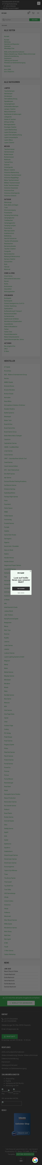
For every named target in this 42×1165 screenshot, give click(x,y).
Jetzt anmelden (21, 588)
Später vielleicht (21, 592)
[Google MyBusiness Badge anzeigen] (35, 1160)
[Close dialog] (30, 571)
